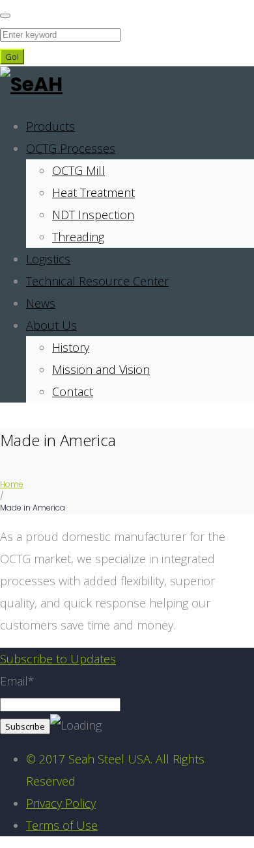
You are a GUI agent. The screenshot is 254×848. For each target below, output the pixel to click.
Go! (12, 56)
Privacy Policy (61, 803)
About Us (51, 325)
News (40, 303)
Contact (72, 391)
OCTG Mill (78, 170)
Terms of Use (62, 825)
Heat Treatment (93, 192)
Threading (78, 237)
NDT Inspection (93, 214)
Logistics (48, 259)
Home (11, 484)
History (70, 347)
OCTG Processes (70, 148)
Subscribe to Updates (58, 659)
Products (50, 126)
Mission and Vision (101, 369)
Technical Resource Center (97, 281)
